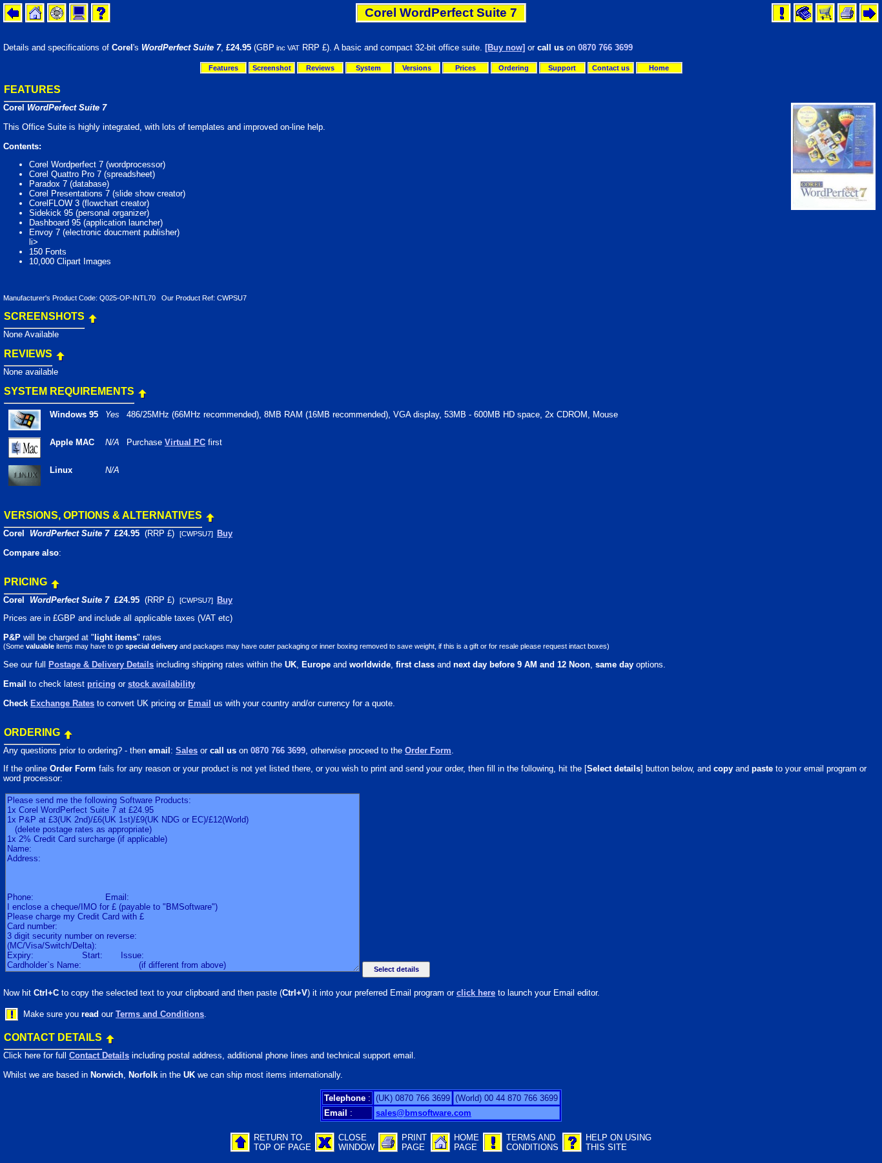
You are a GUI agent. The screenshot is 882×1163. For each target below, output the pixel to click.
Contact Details (99, 1055)
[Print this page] (388, 1149)
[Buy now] (505, 47)
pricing (101, 684)
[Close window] (324, 1149)
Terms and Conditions (160, 1014)
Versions (416, 68)
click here (475, 993)
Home (659, 68)
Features (223, 68)
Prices (465, 68)
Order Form (428, 750)
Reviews (320, 68)
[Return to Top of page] (92, 315)
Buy (224, 533)
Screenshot (271, 68)
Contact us (611, 68)
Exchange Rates (62, 703)
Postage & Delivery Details (101, 664)
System (368, 68)
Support (562, 68)
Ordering (513, 68)
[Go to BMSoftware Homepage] (440, 1149)
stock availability (161, 684)
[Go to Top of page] (240, 1149)
